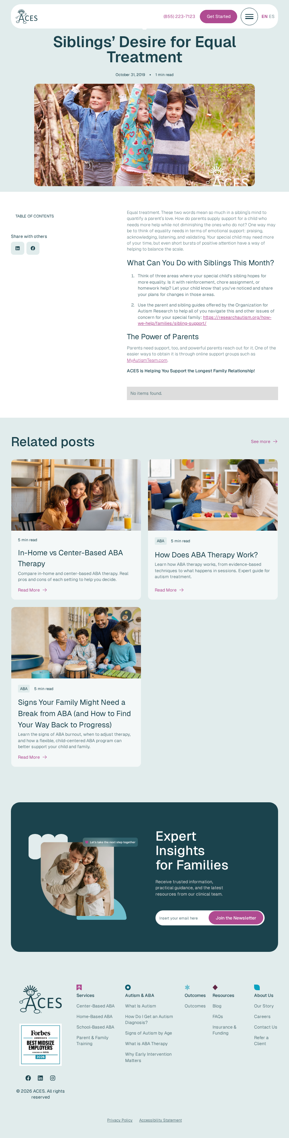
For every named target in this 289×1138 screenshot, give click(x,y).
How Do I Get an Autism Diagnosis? (149, 1019)
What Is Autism (140, 1006)
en (265, 16)
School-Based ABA (95, 1027)
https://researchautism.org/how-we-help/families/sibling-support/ (204, 320)
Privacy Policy (120, 1120)
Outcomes (195, 1006)
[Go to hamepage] (29, 16)
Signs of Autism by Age (148, 1033)
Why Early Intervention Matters (148, 1057)
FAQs (218, 1016)
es (272, 16)
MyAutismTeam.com (147, 360)
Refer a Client (261, 1041)
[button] (249, 16)
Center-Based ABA (95, 1006)
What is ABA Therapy (146, 1044)
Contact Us (265, 1027)
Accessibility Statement (160, 1120)
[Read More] (33, 590)
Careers (262, 1016)
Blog (217, 1006)
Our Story (264, 1006)
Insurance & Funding (224, 1030)
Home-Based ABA (94, 1016)
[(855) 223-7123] (179, 16)
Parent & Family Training (92, 1041)
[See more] (264, 441)
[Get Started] (218, 16)
